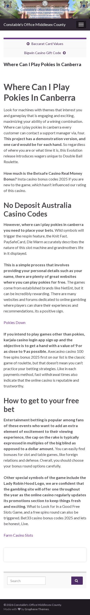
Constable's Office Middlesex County (35, 24)
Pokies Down (14, 322)
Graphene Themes (37, 609)
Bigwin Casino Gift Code (42, 53)
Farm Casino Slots (18, 535)
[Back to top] (79, 604)
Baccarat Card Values (47, 44)
